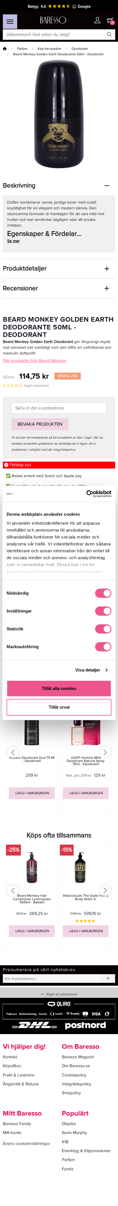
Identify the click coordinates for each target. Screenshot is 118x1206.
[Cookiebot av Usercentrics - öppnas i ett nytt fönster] (86, 494)
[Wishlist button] (86, 20)
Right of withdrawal (59, 994)
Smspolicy (71, 1092)
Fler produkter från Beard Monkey (34, 360)
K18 (65, 1141)
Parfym (22, 49)
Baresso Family (17, 1123)
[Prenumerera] (107, 978)
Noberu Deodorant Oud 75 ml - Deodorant (32, 759)
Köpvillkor (12, 1065)
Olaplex (69, 1123)
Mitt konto (12, 1132)
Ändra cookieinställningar (26, 1143)
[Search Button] (109, 34)
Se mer (13, 240)
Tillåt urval (59, 707)
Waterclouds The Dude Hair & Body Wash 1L (86, 897)
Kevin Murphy (74, 1132)
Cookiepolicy (74, 1075)
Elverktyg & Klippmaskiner (86, 1150)
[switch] (103, 611)
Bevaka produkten (39, 424)
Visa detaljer (87, 670)
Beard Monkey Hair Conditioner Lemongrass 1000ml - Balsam (32, 899)
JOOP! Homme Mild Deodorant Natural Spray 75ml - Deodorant (86, 761)
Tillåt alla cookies (59, 688)
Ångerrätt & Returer (21, 1083)
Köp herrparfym (49, 49)
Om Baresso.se (76, 1065)
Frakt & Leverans (18, 1075)
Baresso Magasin (78, 1056)
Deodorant (80, 49)
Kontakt (10, 1056)
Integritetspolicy (76, 1083)
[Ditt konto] (97, 20)
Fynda (67, 1168)
